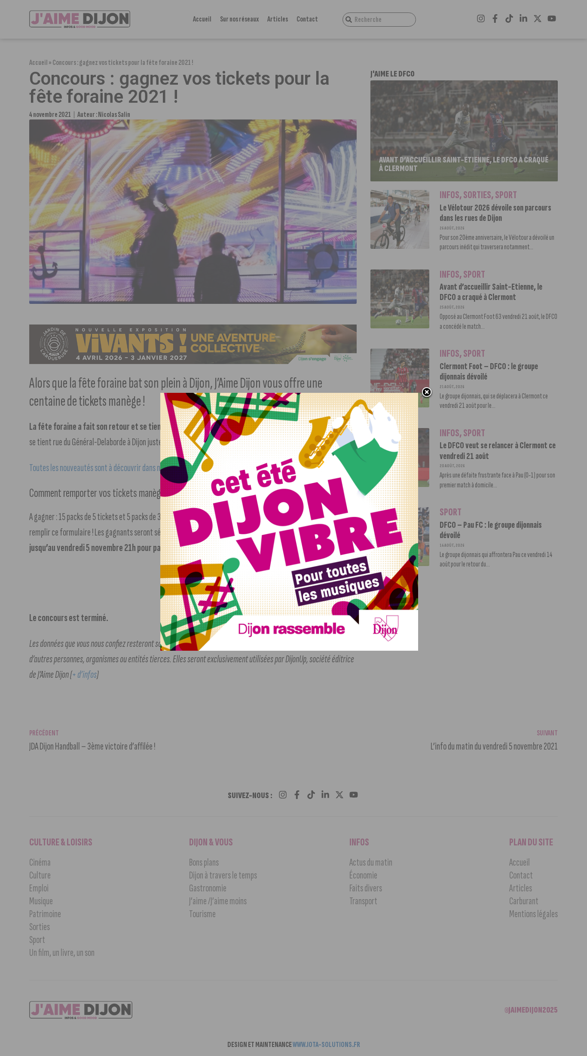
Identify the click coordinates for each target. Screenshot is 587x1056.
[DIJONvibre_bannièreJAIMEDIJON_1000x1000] (289, 648)
